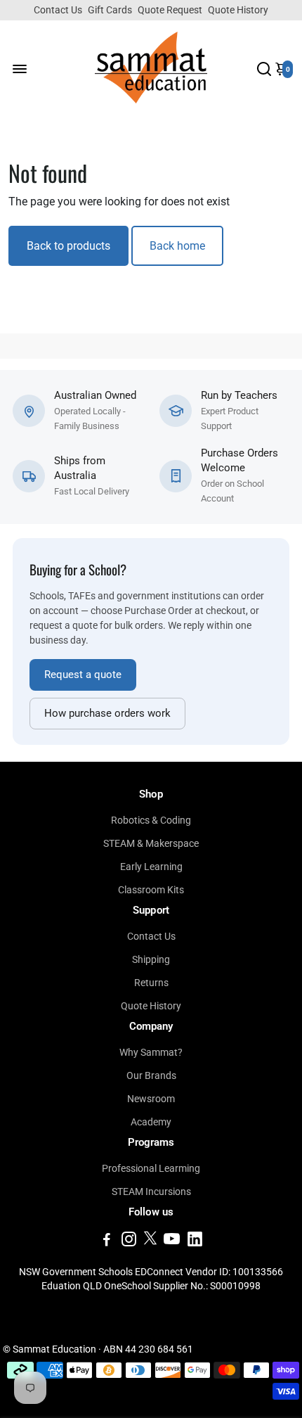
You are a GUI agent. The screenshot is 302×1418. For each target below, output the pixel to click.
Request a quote (83, 675)
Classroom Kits (151, 889)
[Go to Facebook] (106, 1241)
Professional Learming (151, 1168)
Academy (151, 1122)
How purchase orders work (107, 714)
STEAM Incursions (151, 1191)
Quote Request (170, 9)
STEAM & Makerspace (151, 843)
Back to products (68, 246)
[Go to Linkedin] (195, 1241)
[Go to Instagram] (129, 1241)
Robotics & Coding (151, 820)
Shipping (151, 959)
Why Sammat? (151, 1052)
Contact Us (58, 9)
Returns (151, 982)
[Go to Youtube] (171, 1241)
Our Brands (151, 1075)
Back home (177, 246)
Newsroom (151, 1098)
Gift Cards (110, 9)
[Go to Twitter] (150, 1241)
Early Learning (151, 866)
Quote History (238, 9)
